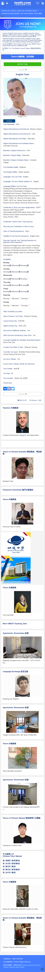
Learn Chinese (24, 13)
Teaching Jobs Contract (16, 967)
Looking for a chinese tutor (12, 845)
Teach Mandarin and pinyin (12, 771)
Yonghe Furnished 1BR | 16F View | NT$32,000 (19, 735)
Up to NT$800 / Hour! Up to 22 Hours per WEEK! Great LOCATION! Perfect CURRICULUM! (22, 44)
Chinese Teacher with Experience (15, 947)
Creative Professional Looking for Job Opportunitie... (21, 435)
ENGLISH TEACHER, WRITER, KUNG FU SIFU (20, 909)
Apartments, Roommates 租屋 (16, 633)
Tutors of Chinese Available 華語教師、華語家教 (22, 453)
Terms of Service (28, 965)
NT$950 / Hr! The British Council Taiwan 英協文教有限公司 (22, 49)
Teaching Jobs (5, 11)
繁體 (40, 13)
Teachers (13, 11)
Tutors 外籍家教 (9, 499)
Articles (36, 13)
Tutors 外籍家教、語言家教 (22, 56)
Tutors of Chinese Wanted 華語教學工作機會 (22, 818)
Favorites (21, 70)
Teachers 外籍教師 (10, 408)
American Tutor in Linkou (11, 527)
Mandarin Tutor (8, 481)
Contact (5, 967)
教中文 (31, 13)
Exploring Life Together (11, 699)
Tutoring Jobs (21, 11)
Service (37, 965)
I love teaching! (8, 615)
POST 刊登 (23, 64)
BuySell (35, 11)
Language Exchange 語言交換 (10, 13)
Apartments (28, 11)
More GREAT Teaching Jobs (15, 624)
